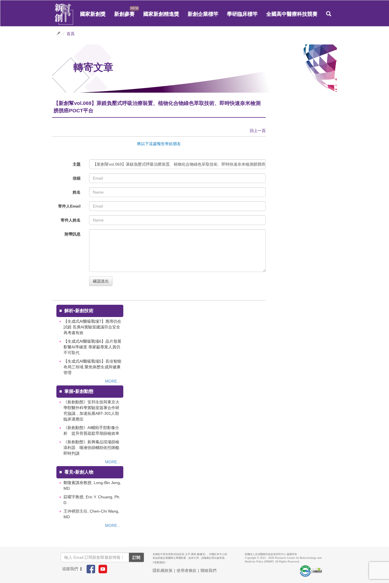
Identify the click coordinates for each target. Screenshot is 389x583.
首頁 (71, 33)
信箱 (77, 178)
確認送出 (101, 281)
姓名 (77, 192)
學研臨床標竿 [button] (242, 14)
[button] (328, 14)
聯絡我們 (208, 570)
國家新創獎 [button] (93, 14)
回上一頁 (258, 130)
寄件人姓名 (71, 220)
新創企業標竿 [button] (203, 14)
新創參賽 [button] (124, 14)
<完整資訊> (159, 562)
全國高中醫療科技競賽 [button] (292, 14)
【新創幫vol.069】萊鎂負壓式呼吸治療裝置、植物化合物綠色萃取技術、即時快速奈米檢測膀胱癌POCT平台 (179, 164)
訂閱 (136, 557)
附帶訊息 (73, 234)
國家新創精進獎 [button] (161, 14)
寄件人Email (69, 206)
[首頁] (64, 14)
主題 (77, 164)
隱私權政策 (163, 570)
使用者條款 (186, 570)
